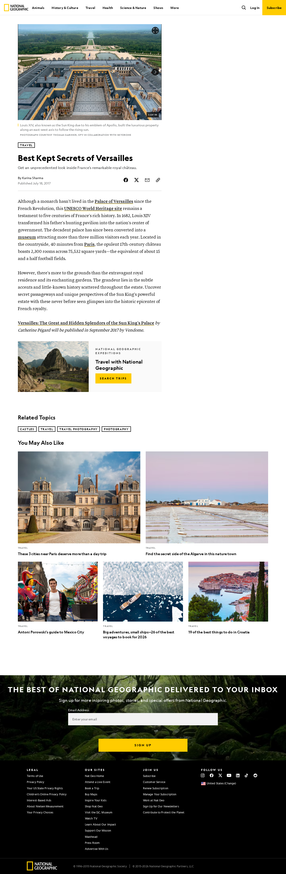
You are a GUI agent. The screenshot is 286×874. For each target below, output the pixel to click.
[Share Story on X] (136, 180)
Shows (158, 8)
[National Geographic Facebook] (211, 775)
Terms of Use (35, 776)
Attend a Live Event (97, 782)
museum (27, 237)
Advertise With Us (96, 849)
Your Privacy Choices (40, 812)
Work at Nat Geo (153, 800)
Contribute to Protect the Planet (163, 812)
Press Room (92, 842)
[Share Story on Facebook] (125, 180)
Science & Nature (133, 8)
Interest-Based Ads (39, 800)
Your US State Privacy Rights (45, 788)
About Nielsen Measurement (45, 806)
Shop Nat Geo (94, 806)
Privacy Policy (35, 782)
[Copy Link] (158, 180)
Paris (89, 244)
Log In (254, 8)
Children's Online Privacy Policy (47, 794)
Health (108, 8)
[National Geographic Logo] (42, 869)
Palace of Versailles (114, 201)
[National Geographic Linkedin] (238, 775)
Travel (90, 8)
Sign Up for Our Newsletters (161, 806)
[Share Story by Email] (147, 180)
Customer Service (154, 782)
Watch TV (91, 818)
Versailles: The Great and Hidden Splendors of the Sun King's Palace (86, 323)
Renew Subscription (155, 788)
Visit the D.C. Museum (98, 812)
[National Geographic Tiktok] (246, 775)
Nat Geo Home (94, 776)
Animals (38, 8)
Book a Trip (92, 788)
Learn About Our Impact (100, 824)
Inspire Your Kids (95, 800)
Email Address (78, 710)
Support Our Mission (98, 830)
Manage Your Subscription (159, 794)
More (174, 8)
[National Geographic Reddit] (255, 775)
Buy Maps (91, 794)
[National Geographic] (16, 7)
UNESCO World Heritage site (93, 209)
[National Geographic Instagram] (203, 775)
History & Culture (65, 8)
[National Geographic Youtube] (229, 775)
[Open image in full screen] (155, 30)
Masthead (91, 836)
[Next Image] (155, 72)
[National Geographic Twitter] (220, 775)
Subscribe (149, 776)
